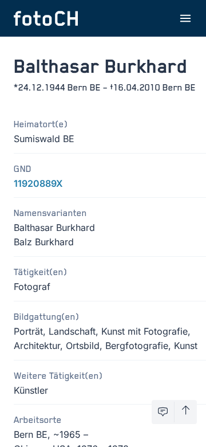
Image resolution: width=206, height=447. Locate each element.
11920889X (38, 183)
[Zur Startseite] (46, 18)
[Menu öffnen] (185, 18)
